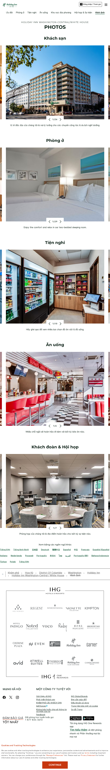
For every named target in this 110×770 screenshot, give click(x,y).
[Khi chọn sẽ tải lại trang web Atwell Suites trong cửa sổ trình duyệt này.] (36, 662)
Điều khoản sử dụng (80, 703)
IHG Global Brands (79, 696)
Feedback (40, 714)
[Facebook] (5, 697)
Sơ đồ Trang (76, 709)
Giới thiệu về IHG (43, 696)
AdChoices (41, 706)
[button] (106, 4)
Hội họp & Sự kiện (83, 12)
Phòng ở (20, 12)
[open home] (4, 574)
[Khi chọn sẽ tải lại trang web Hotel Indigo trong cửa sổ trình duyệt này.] (16, 625)
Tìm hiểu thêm (78, 729)
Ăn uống (44, 12)
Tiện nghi (31, 12)
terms (87, 752)
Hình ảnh (100, 12)
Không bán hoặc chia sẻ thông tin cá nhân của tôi (51, 710)
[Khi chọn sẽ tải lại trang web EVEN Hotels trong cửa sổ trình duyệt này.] (36, 644)
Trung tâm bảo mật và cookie (84, 706)
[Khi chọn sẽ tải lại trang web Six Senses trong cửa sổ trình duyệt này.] (18, 607)
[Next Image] (60, 119)
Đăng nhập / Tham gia (92, 4)
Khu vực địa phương (61, 12)
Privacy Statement (88, 755)
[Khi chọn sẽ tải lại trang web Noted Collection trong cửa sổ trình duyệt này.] (32, 625)
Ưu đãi (9, 12)
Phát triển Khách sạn (45, 699)
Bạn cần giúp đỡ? (79, 699)
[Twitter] (10, 697)
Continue (55, 765)
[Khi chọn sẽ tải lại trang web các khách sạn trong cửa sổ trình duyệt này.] (36, 607)
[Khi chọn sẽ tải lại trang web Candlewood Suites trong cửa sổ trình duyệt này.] (92, 662)
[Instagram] (17, 697)
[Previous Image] (49, 119)
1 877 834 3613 (34, 720)
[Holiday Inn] (10, 5)
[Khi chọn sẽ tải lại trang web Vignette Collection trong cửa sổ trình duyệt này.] (73, 607)
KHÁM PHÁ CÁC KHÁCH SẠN (49, 703)
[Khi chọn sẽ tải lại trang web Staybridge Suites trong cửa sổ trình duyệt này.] (55, 662)
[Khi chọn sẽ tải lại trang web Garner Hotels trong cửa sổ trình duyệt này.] (92, 644)
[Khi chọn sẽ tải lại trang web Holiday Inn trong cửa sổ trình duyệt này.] (73, 644)
